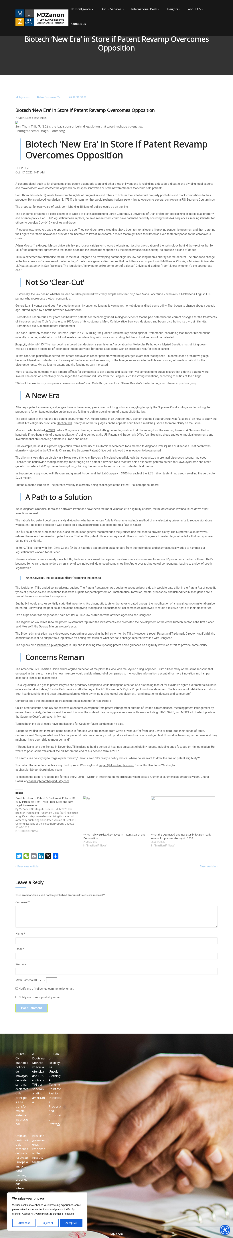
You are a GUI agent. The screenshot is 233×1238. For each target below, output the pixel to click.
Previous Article (28, 866)
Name (20, 933)
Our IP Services (111, 9)
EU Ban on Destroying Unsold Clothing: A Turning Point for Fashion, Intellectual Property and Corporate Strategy (55, 1089)
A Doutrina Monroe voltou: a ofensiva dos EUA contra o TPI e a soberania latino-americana (38, 1078)
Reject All (47, 1223)
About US (194, 9)
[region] (47, 1211)
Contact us (78, 24)
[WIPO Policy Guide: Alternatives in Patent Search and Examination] (115, 814)
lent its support (44, 638)
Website (20, 964)
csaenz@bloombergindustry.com (48, 781)
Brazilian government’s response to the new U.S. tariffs (38, 1149)
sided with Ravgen (53, 473)
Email (19, 949)
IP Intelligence (81, 9)
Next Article (208, 866)
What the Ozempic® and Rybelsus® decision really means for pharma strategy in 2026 (181, 836)
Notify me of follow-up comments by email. (46, 988)
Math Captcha (24, 980)
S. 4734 (66, 199)
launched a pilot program (52, 645)
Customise (24, 1223)
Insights (172, 9)
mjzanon (24, 97)
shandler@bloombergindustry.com (40, 769)
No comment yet (50, 97)
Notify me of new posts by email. (40, 997)
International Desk (144, 9)
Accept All (71, 1223)
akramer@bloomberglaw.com (181, 777)
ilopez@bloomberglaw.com (116, 765)
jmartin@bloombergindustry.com (119, 777)
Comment (22, 902)
